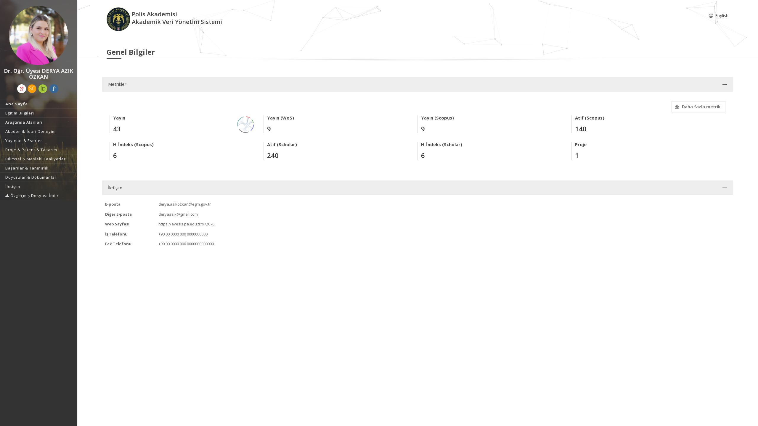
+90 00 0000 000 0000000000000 (186, 243)
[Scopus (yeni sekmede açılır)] (32, 88)
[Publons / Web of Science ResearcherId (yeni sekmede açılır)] (53, 88)
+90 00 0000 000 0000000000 (183, 234)
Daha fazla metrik (701, 106)
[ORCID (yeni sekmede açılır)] (43, 88)
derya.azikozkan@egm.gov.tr (184, 204)
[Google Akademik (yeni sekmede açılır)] (21, 88)
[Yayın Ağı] (245, 124)
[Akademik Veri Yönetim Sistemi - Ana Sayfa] (119, 19)
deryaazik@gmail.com (178, 214)
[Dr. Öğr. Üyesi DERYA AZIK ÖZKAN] (38, 35)
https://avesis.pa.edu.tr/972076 (186, 224)
